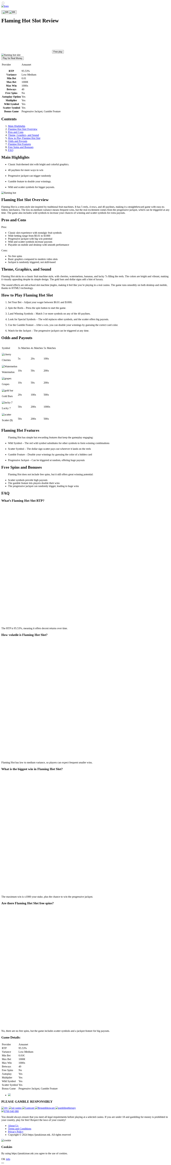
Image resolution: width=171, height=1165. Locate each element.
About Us (13, 1125)
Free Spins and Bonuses (20, 147)
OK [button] (3, 1159)
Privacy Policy (15, 1131)
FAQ (10, 150)
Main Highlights (16, 126)
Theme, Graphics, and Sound (23, 135)
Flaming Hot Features (19, 144)
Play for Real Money (12, 58)
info (8, 1159)
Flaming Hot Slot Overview (22, 129)
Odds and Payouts (17, 141)
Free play (57, 51)
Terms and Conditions (19, 1128)
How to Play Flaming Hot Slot (24, 138)
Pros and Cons (15, 132)
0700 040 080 (11, 1111)
